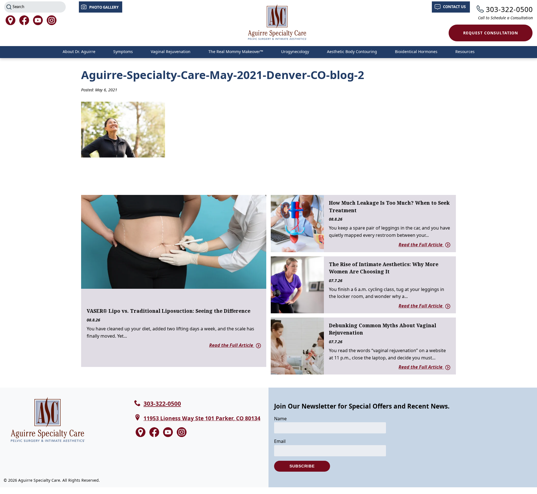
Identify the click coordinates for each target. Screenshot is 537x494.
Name (280, 419)
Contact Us (454, 6)
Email (280, 441)
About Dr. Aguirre (79, 51)
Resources (465, 51)
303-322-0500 (509, 9)
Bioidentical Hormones (416, 51)
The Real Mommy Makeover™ (235, 51)
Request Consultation (490, 32)
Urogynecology (295, 51)
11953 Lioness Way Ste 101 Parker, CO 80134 (201, 418)
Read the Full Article (231, 345)
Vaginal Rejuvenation (170, 51)
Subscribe (302, 466)
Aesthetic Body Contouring (352, 51)
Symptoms (123, 51)
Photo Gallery (104, 7)
